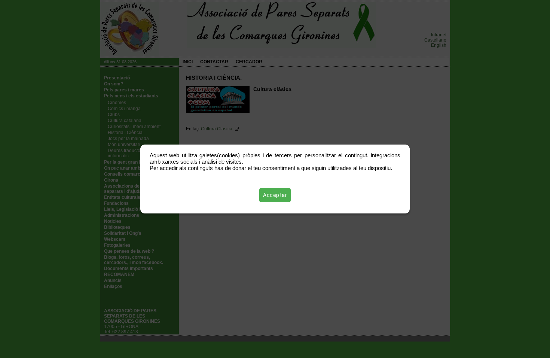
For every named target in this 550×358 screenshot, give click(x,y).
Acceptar (275, 195)
